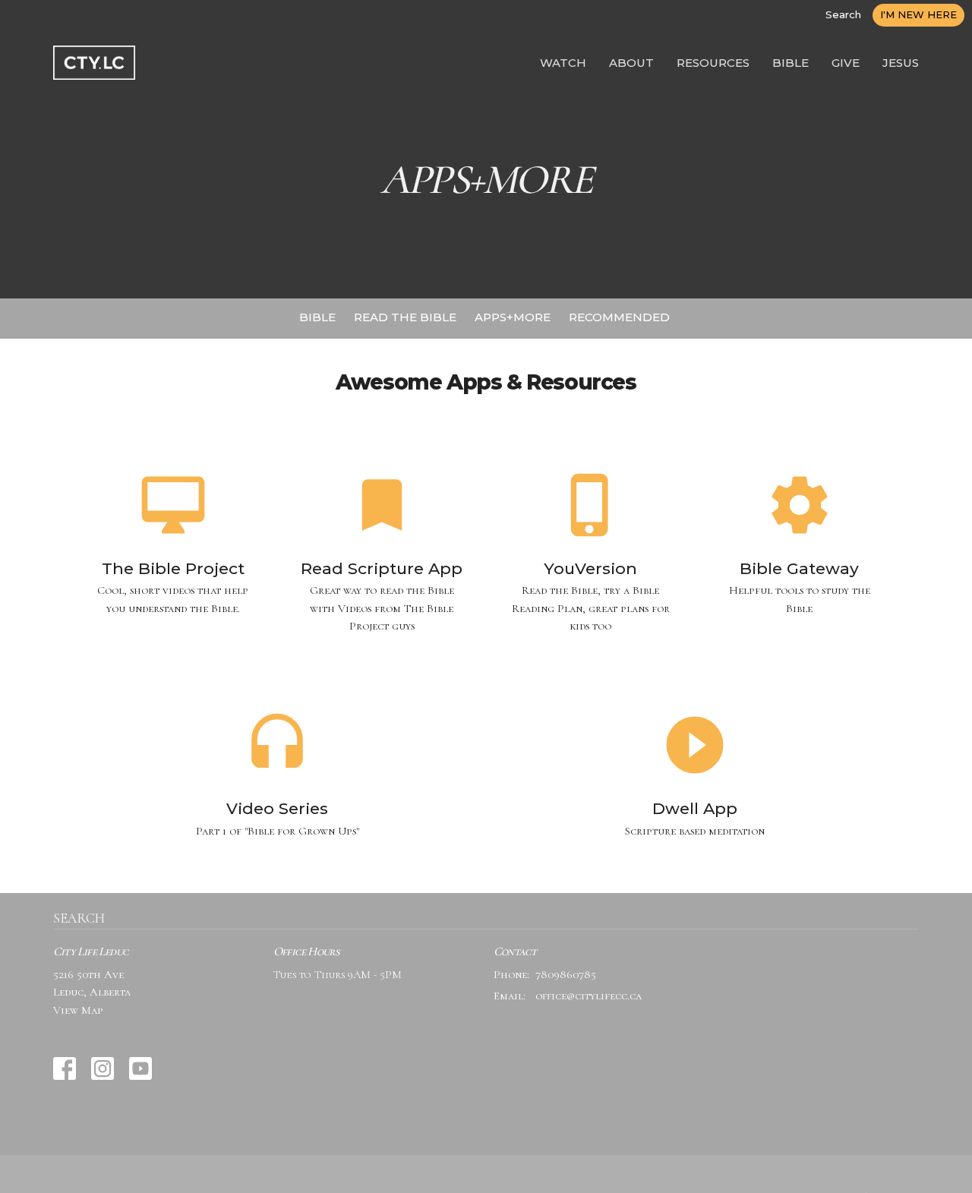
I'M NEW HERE (918, 14)
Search (843, 14)
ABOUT (631, 62)
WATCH (563, 62)
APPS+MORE (513, 317)
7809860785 (565, 974)
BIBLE (790, 62)
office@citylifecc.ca (588, 995)
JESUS (900, 62)
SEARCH (79, 918)
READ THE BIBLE (405, 317)
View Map (78, 1010)
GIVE (846, 62)
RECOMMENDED (619, 317)
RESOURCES (713, 62)
